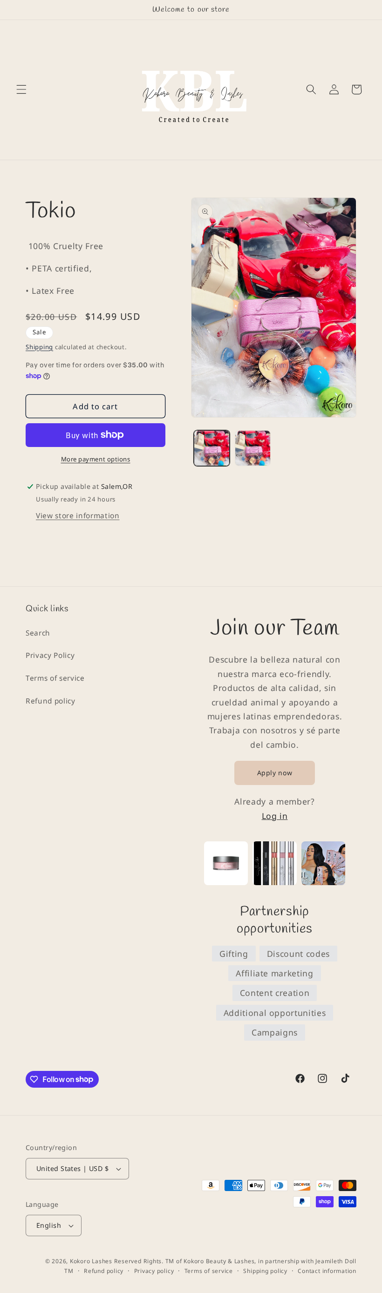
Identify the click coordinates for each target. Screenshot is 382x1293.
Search (38, 633)
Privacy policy (154, 1271)
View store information (78, 516)
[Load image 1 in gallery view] (212, 448)
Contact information (327, 1271)
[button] (21, 89)
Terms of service (55, 678)
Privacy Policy (50, 655)
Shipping (39, 347)
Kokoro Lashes (91, 1261)
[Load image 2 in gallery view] (253, 448)
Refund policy (50, 701)
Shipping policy (265, 1271)
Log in (275, 815)
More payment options (95, 459)
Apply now (275, 772)
